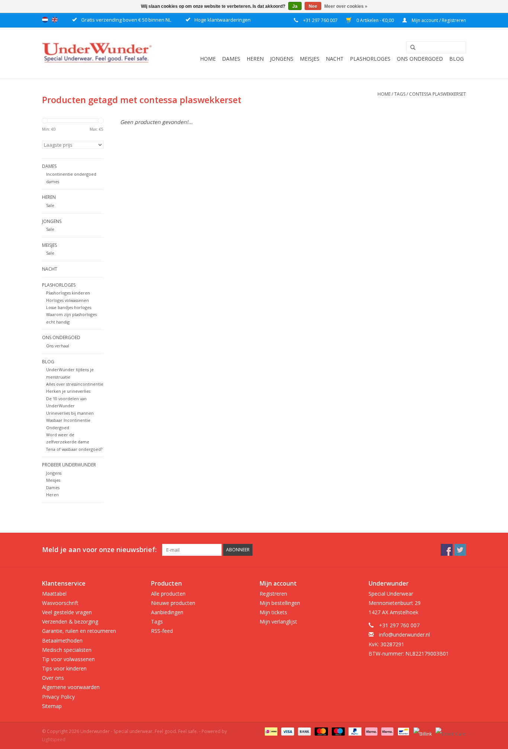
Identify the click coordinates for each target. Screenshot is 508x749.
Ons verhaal (57, 345)
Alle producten (168, 593)
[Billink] (422, 731)
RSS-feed (162, 630)
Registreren (273, 593)
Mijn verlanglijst (278, 621)
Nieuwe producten (173, 602)
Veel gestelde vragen (67, 612)
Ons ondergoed (420, 58)
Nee (313, 6)
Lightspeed (53, 739)
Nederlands (45, 20)
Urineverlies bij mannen (70, 413)
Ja (295, 6)
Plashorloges (370, 58)
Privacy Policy (58, 696)
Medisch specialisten (66, 649)
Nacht (335, 58)
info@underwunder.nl (404, 634)
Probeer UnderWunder (69, 465)
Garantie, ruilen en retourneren (79, 630)
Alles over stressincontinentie (74, 384)
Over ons (53, 677)
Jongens (281, 58)
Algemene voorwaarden (71, 687)
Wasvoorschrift (60, 602)
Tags (399, 94)
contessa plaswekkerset (437, 94)
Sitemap (52, 706)
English (55, 20)
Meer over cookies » (345, 6)
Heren (255, 58)
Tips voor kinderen (64, 668)
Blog (456, 58)
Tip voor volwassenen (68, 659)
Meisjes (309, 58)
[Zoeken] (410, 47)
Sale (50, 205)
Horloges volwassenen (67, 300)
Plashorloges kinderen (68, 293)
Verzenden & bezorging (70, 621)
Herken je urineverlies (68, 391)
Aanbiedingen (167, 612)
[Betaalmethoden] (270, 731)
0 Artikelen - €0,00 (375, 20)
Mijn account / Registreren (438, 20)
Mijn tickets (273, 612)
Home (208, 58)
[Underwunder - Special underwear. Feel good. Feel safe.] (98, 53)
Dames (231, 58)
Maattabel (54, 593)
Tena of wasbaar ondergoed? (74, 449)
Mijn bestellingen (280, 602)
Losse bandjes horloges (68, 307)
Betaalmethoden (62, 640)
